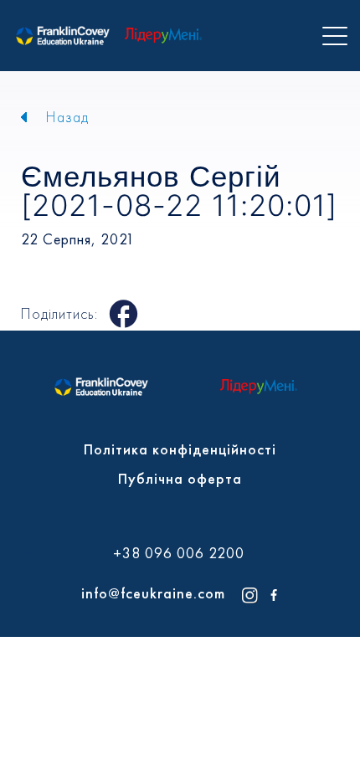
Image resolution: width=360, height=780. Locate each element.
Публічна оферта (180, 478)
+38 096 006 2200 (178, 553)
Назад (67, 116)
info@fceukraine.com (153, 593)
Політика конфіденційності (180, 449)
